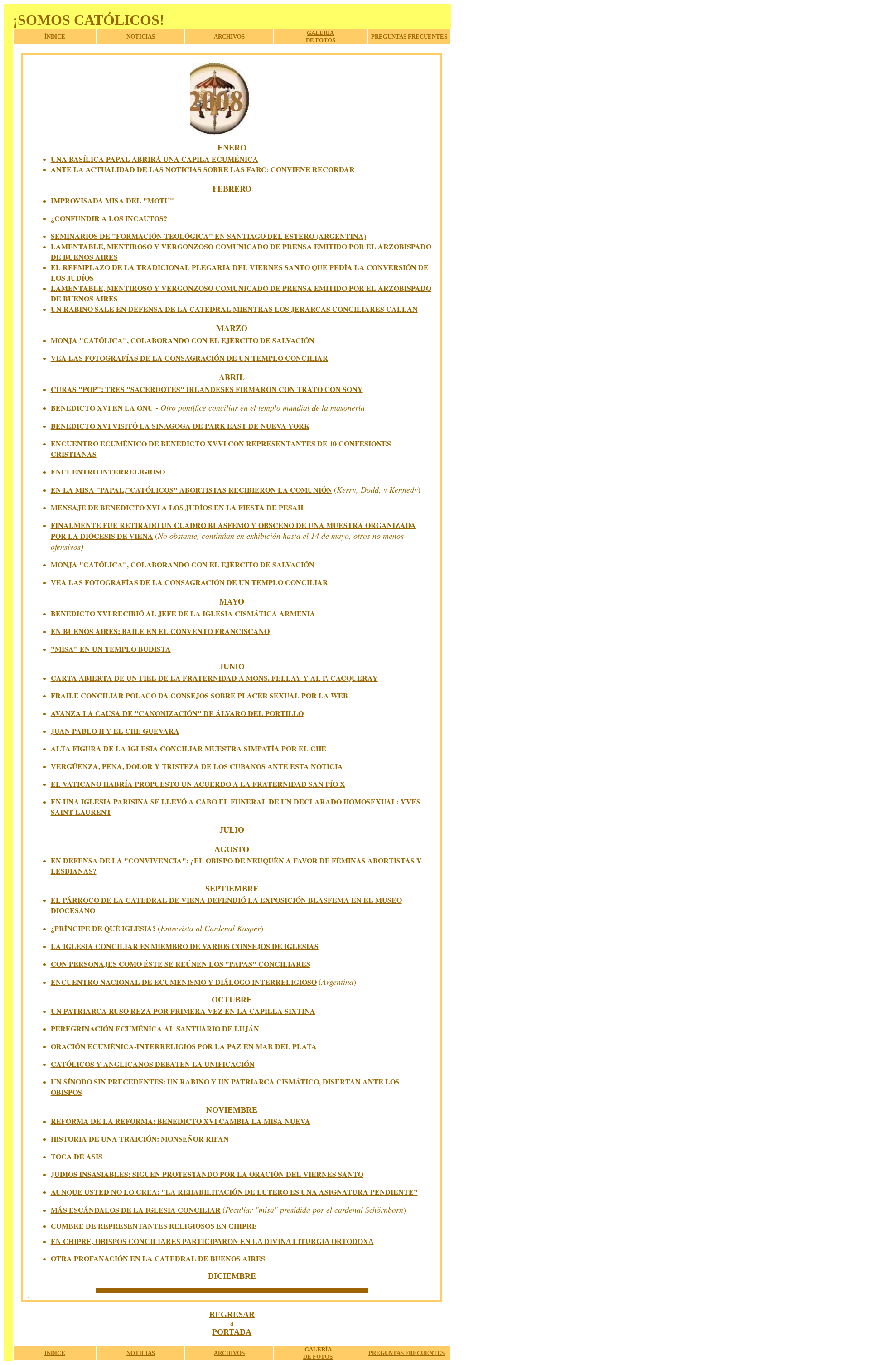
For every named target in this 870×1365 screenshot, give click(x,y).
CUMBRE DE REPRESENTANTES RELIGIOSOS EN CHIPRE (154, 1226)
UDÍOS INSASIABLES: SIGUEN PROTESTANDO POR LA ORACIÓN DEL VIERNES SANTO (208, 1174)
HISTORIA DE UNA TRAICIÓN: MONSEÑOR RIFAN (140, 1138)
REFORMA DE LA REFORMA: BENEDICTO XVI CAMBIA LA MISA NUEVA (180, 1121)
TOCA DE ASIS (76, 1156)
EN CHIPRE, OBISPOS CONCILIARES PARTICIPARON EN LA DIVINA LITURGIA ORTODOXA (212, 1241)
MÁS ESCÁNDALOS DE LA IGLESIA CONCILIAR (136, 1210)
